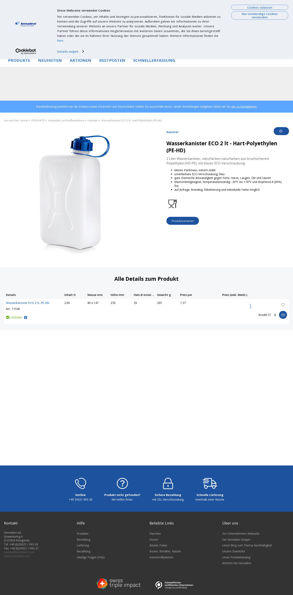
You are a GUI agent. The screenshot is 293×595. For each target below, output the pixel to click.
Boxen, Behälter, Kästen (165, 551)
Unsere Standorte (233, 551)
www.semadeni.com (17, 556)
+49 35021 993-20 (80, 499)
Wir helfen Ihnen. (122, 499)
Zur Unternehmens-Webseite (241, 533)
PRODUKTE (19, 60)
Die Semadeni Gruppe (236, 539)
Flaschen (155, 533)
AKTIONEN (80, 60)
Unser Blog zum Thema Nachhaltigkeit (247, 545)
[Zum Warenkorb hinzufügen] (283, 315)
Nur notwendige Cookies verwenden (260, 15)
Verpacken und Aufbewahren (66, 120)
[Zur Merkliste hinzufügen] (283, 305)
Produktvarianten (183, 221)
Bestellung (83, 539)
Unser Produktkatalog (236, 557)
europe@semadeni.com (19, 552)
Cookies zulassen (259, 7)
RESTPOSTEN (112, 60)
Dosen (153, 539)
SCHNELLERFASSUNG (154, 60)
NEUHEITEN (50, 60)
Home (24, 120)
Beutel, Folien (158, 545)
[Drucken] (281, 131)
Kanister (93, 120)
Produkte (82, 533)
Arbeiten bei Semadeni (236, 563)
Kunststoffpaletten (161, 557)
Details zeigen (67, 51)
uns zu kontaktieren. (244, 106)
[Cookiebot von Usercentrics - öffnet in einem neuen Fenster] (25, 51)
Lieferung (83, 545)
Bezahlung (83, 551)
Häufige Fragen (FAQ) (91, 557)
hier (60, 40)
